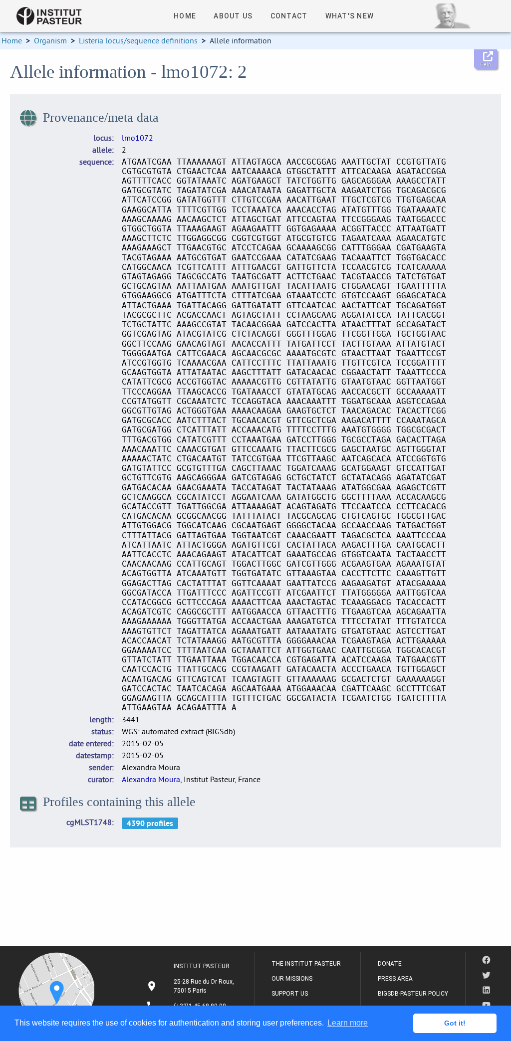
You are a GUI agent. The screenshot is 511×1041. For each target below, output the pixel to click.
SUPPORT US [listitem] (289, 993)
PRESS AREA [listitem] (395, 978)
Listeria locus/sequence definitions (138, 40)
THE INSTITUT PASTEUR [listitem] (306, 963)
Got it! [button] (455, 1023)
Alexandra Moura (151, 779)
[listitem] (191, 986)
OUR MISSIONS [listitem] (291, 978)
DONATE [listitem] (390, 963)
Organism (50, 40)
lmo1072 (137, 138)
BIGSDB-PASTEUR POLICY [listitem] (413, 993)
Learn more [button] (347, 1023)
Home (11, 40)
